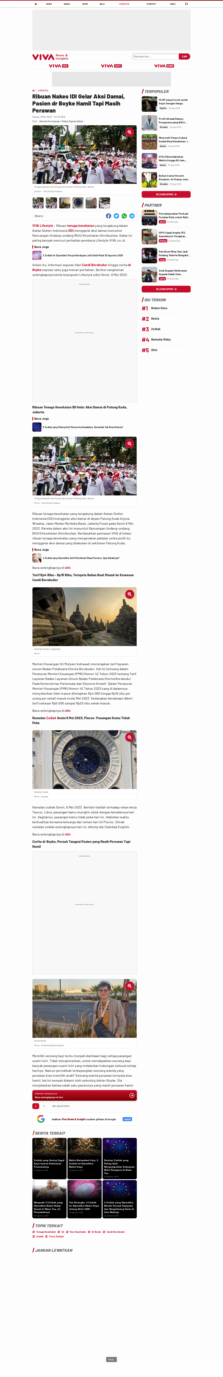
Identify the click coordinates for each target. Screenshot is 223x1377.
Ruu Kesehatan (78, 1231)
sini (67, 568)
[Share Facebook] (108, 216)
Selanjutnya (61, 1106)
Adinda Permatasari (49, 121)
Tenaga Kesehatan (46, 1231)
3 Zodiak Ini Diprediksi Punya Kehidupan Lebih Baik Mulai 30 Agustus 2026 (83, 255)
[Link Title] (149, 104)
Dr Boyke (96, 1231)
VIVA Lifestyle (42, 226)
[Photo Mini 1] (38, 203)
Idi (62, 1231)
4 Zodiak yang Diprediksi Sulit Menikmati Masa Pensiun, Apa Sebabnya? (81, 558)
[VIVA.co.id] (52, 56)
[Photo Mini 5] (91, 203)
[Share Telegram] (132, 216)
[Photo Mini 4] (78, 203)
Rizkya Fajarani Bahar (72, 121)
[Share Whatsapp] (124, 216)
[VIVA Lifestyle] (111, 66)
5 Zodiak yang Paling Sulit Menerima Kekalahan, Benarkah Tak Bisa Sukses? (83, 427)
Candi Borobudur (94, 265)
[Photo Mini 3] (65, 203)
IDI (71, 230)
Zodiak (51, 718)
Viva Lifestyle (56, 1236)
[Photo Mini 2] (51, 203)
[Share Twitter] (116, 216)
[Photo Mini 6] (104, 203)
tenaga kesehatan (80, 226)
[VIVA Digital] (58, 66)
